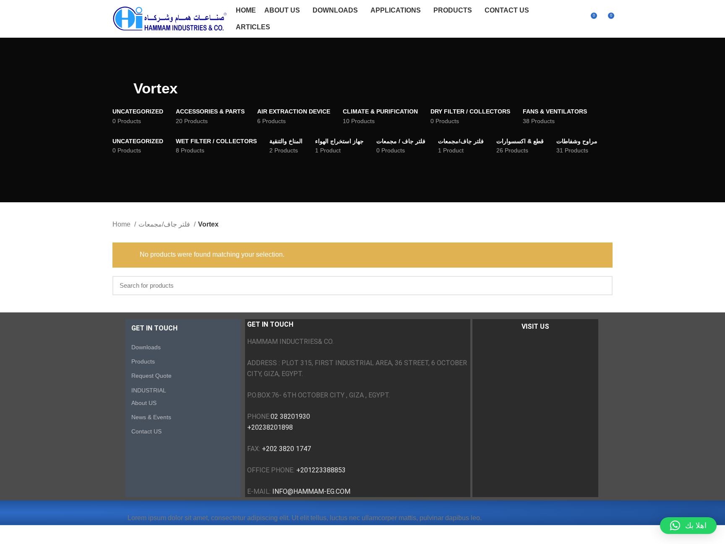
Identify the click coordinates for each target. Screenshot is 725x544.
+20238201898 (270, 427)
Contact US (146, 431)
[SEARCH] (601, 285)
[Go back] (122, 88)
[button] (688, 525)
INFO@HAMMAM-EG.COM (311, 491)
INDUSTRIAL (148, 390)
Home (122, 224)
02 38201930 (290, 416)
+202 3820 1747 (286, 449)
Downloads (146, 347)
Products (143, 361)
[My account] (575, 18)
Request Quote (151, 375)
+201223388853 (321, 470)
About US (143, 403)
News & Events (151, 417)
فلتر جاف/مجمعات (165, 224)
